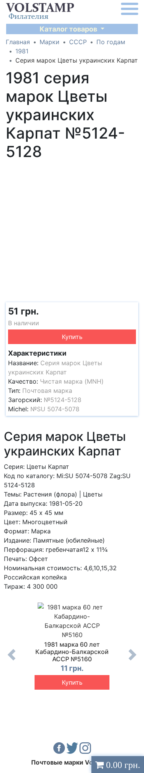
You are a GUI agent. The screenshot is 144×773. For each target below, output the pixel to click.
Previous (11, 660)
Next (132, 660)
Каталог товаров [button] (69, 29)
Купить (72, 337)
